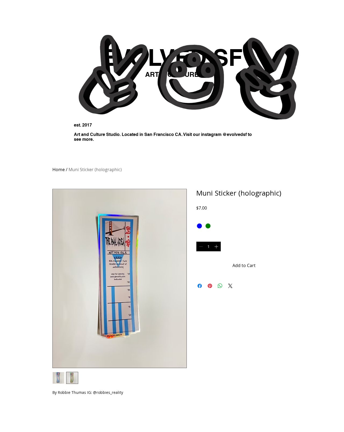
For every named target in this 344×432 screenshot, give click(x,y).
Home (58, 169)
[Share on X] (230, 286)
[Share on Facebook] (199, 286)
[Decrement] (200, 246)
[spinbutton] (208, 246)
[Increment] (216, 246)
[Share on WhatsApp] (220, 286)
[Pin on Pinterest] (210, 286)
